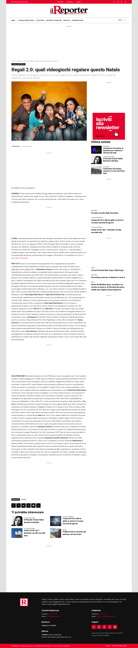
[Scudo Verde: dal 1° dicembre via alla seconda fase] (16, 533)
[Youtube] (115, 627)
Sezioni (19, 61)
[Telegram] (33, 505)
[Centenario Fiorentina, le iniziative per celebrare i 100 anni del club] (96, 150)
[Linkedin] (23, 505)
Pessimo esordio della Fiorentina (104, 213)
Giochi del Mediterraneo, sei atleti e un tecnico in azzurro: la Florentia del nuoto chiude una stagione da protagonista (107, 287)
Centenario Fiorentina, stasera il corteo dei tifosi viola (114, 171)
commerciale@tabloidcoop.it (106, 616)
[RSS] (121, 2)
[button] (122, 20)
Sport (92, 282)
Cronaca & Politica (28, 61)
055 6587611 (52, 614)
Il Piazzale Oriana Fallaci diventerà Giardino (113, 160)
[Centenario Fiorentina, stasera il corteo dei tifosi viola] (96, 170)
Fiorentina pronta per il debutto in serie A (108, 277)
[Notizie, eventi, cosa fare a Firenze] (69, 10)
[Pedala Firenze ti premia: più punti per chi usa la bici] (55, 533)
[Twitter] (125, 2)
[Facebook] (114, 2)
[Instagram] (118, 2)
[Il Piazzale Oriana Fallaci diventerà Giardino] (16, 521)
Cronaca (23, 499)
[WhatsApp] (28, 505)
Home (13, 61)
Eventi (93, 267)
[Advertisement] (69, 42)
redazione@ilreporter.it (54, 616)
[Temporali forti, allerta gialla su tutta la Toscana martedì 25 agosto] (55, 521)
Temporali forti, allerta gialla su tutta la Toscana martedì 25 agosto (73, 521)
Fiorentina (106, 146)
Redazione (16, 146)
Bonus (65, 529)
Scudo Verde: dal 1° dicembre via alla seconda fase (34, 533)
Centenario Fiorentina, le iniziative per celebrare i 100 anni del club (113, 150)
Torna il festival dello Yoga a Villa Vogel (107, 270)
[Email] (38, 505)
